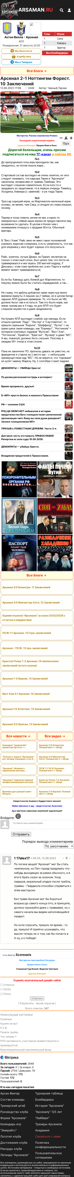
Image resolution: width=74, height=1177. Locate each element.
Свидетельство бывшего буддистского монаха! (37, 801)
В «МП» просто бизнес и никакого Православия (30, 395)
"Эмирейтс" (8, 1130)
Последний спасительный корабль (37, 140)
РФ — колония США (13, 404)
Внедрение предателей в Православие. (25, 455)
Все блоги (35, 71)
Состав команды (12, 1099)
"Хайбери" (42, 1118)
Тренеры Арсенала (48, 1124)
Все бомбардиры (57, 52)
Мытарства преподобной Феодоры (37, 960)
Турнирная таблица (49, 1093)
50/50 (7, 989)
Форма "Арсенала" (13, 1118)
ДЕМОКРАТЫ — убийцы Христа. (20, 446)
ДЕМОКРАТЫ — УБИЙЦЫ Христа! (21, 368)
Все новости (16, 736)
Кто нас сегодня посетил (17, 1087)
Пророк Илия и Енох (46, 145)
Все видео (53, 736)
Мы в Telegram (23, 62)
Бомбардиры (44, 1099)
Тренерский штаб (12, 1105)
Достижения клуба (13, 1142)
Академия (42, 1130)
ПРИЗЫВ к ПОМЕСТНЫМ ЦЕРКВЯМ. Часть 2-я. (29, 428)
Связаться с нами (48, 1136)
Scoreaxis (23, 955)
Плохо (7, 993)
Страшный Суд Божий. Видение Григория (37, 969)
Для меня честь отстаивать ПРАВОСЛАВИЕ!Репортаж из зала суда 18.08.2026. (27, 437)
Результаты (27, 1003)
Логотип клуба (10, 1136)
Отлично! (8, 984)
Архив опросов (45, 1003)
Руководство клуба (14, 1112)
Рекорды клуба (11, 1149)
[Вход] (18, 816)
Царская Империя (26, 145)
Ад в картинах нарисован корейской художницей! (37, 811)
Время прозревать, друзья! (17, 386)
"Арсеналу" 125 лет (48, 1112)
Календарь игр (10, 1124)
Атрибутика (24, 56)
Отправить (21, 834)
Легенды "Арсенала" (14, 1155)
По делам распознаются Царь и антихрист (26, 377)
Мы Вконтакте (23, 50)
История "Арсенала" (49, 1105)
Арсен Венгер (10, 1093)
